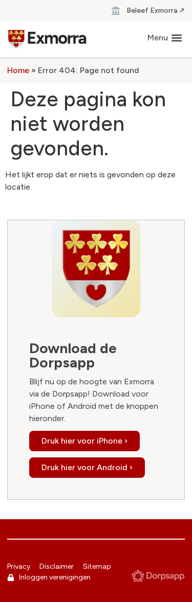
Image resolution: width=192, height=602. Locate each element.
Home (18, 70)
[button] (164, 38)
